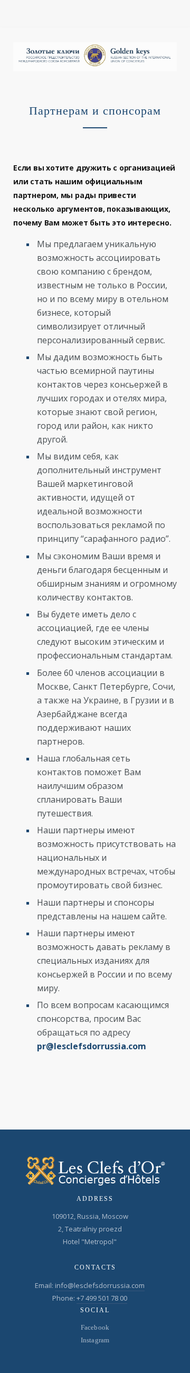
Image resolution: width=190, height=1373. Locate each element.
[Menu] (173, 13)
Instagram (95, 1340)
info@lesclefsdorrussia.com (100, 1285)
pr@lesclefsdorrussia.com (91, 1046)
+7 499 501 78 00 (102, 1298)
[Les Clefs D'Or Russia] (95, 56)
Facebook (95, 1327)
